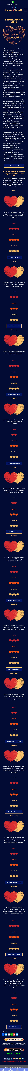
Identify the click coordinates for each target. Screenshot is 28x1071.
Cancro (14, 399)
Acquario (14, 886)
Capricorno (14, 816)
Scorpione (14, 673)
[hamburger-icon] (25, 10)
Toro (14, 261)
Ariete (14, 191)
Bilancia (14, 604)
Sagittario (14, 745)
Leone (14, 467)
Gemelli (14, 330)
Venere (11, 52)
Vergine (14, 536)
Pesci (14, 959)
